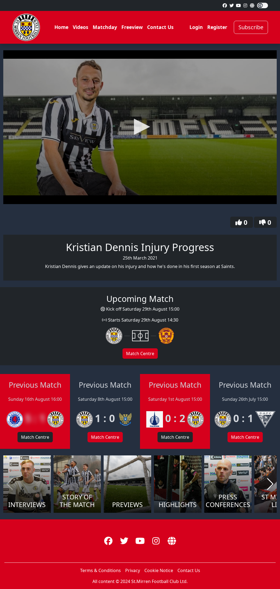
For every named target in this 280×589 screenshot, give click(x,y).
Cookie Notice (158, 570)
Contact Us (160, 27)
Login (196, 27)
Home (61, 27)
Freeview (132, 27)
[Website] (252, 5)
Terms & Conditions (100, 570)
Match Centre (140, 354)
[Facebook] (225, 5)
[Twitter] (231, 5)
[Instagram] (245, 5)
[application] (140, 127)
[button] (140, 127)
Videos (80, 27)
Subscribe (250, 27)
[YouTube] (238, 5)
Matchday (105, 27)
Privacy (132, 570)
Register (217, 27)
